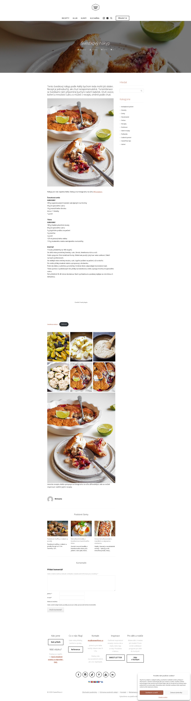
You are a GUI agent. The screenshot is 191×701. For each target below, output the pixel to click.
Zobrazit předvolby (176, 692)
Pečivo (123, 120)
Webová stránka (52, 601)
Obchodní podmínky (89, 692)
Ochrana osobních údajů (109, 692)
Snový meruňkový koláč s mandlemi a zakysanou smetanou (103, 541)
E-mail (49, 597)
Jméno (49, 594)
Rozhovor (124, 127)
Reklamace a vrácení (136, 692)
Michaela (94, 50)
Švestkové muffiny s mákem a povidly (57, 540)
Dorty (123, 113)
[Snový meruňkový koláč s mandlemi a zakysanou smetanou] (105, 528)
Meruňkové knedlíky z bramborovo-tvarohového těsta (80, 541)
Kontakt (123, 692)
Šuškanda (124, 134)
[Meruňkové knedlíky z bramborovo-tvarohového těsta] (81, 528)
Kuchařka (94, 18)
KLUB (75, 18)
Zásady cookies (162, 697)
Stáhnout (64, 324)
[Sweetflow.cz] (95, 7)
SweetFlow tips (126, 141)
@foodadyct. (97, 192)
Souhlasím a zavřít (151, 692)
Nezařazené (125, 117)
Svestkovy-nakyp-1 (52, 324)
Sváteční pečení (126, 137)
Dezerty (123, 110)
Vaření (123, 144)
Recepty (65, 18)
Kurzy (84, 18)
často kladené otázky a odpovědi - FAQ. (56, 659)
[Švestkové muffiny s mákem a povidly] (57, 528)
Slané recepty (125, 131)
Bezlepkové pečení (127, 107)
